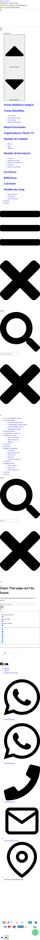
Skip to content (4, 1)
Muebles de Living (14, 189)
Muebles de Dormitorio (17, 153)
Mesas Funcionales (14, 127)
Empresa (6, 668)
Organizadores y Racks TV (19, 133)
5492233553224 (10, 763)
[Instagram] (4, 665)
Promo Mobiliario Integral (18, 104)
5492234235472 (10, 719)
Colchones (10, 183)
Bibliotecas (10, 177)
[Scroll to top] (2, 938)
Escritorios (10, 171)
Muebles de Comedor (16, 138)
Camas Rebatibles (14, 110)
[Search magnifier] (2, 607)
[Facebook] (1, 665)
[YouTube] (6, 665)
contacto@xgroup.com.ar (11, 840)
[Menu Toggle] (1, 29)
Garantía (6, 670)
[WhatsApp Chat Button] (35, 932)
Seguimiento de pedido (11, 673)
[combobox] (9, 520)
